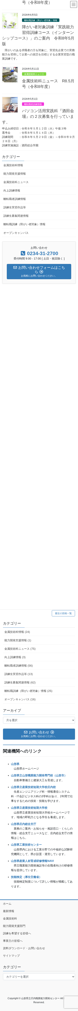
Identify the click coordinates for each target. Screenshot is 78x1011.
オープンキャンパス (16, 232)
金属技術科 (10, 918)
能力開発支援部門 (14, 926)
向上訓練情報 (11, 190)
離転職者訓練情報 (33, 104)
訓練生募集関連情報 (16, 215)
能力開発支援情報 (14, 173)
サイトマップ (11, 955)
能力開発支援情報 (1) (17, 640)
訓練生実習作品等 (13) (18, 674)
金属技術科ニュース (34, 74)
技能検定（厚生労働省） (26, 877)
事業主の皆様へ (13, 940)
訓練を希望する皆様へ (17, 933)
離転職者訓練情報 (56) (18, 665)
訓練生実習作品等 (14, 207)
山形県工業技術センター (26, 844)
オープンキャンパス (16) (20, 699)
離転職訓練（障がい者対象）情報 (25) (28, 690)
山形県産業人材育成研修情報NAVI (32, 860)
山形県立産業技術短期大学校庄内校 (33, 787)
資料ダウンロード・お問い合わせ (24, 948)
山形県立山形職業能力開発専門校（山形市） (39, 775)
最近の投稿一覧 (63, 613)
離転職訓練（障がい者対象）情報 (40, 20)
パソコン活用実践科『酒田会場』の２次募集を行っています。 (38, 116)
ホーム (7, 903)
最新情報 (8, 911)
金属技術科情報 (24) (17, 631)
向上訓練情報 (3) (15, 657)
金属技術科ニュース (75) (20, 648)
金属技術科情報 (13, 165)
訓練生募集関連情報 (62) (20, 682)
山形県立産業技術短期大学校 (29, 807)
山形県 (15, 764)
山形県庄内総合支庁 (23, 824)
